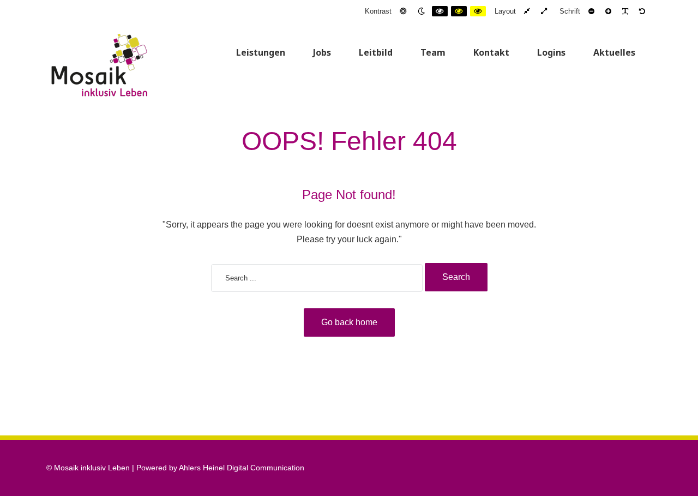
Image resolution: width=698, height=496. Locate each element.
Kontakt (491, 52)
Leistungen (260, 52)
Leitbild (376, 52)
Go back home (349, 322)
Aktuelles (614, 52)
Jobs (322, 52)
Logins (551, 52)
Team (433, 52)
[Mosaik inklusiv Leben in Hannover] (99, 65)
